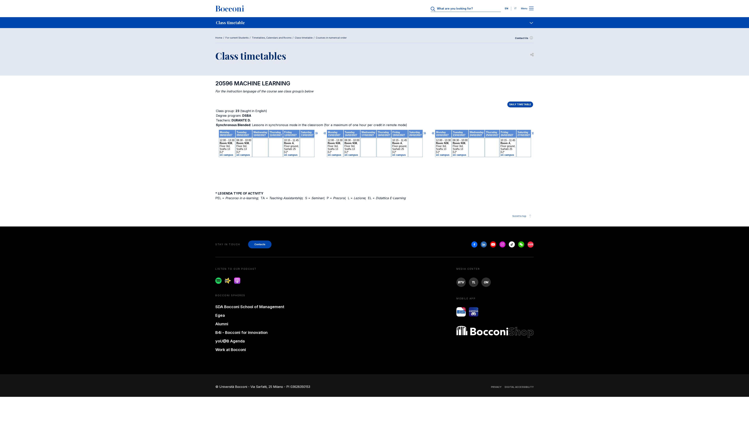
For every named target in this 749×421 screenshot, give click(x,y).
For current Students (237, 37)
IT (515, 8)
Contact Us (521, 38)
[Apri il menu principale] (531, 8)
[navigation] (374, 22)
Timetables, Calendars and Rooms (272, 37)
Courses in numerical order (331, 37)
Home (218, 37)
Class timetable (304, 37)
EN (506, 8)
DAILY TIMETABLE (520, 104)
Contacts (259, 244)
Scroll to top (519, 216)
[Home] (229, 8)
